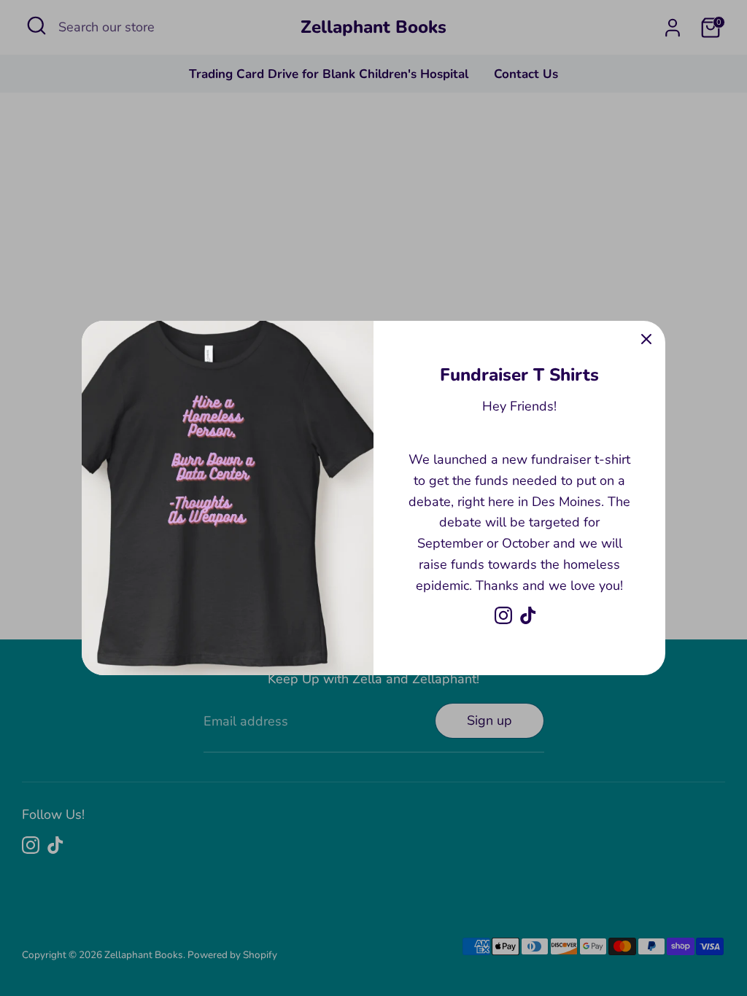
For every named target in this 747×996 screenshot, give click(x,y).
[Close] (646, 340)
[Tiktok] (528, 615)
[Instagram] (503, 615)
